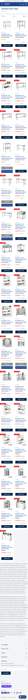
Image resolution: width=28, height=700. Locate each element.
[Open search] (20, 4)
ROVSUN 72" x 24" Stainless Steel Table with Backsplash (20, 127)
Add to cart (7, 45)
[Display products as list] (26, 16)
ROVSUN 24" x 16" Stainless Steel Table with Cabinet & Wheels (6, 484)
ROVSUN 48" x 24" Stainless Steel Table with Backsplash (20, 97)
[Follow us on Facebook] (2, 684)
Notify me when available (7, 171)
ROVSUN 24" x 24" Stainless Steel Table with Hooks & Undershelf (20, 260)
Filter (4, 16)
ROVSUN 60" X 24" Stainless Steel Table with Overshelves (20, 420)
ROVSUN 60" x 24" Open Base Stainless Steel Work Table (20, 192)
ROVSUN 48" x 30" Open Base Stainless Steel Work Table (6, 192)
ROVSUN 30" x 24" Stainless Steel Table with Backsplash (20, 36)
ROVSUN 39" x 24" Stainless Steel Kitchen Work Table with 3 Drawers (6, 389)
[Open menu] (2, 4)
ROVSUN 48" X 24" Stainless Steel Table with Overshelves (6, 420)
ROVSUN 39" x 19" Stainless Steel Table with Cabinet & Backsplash (6, 354)
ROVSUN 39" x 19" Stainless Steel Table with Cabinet (20, 322)
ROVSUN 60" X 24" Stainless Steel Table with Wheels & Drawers (20, 452)
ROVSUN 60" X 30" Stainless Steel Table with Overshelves (20, 291)
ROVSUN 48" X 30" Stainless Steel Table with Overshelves (6, 291)
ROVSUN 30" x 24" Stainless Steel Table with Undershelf (6, 36)
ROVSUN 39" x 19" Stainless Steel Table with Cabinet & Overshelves (20, 354)
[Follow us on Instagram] (5, 684)
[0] (25, 4)
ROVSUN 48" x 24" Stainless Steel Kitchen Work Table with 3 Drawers (20, 389)
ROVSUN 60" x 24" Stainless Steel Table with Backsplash (6, 127)
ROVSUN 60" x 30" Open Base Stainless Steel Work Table (6, 226)
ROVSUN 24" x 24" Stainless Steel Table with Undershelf (6, 158)
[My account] (23, 4)
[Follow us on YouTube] (10, 684)
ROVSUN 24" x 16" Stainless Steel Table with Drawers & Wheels (20, 484)
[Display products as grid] (24, 16)
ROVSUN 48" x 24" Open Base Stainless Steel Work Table (20, 158)
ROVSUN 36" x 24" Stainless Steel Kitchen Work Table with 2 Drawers (20, 226)
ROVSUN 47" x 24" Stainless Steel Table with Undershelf (6, 97)
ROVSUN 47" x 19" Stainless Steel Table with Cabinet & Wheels (20, 516)
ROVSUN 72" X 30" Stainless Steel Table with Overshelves (6, 322)
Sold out (7, 168)
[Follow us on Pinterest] (7, 684)
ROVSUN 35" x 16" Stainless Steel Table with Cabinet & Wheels (6, 516)
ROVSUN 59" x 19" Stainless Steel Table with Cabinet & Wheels (6, 548)
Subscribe (6, 673)
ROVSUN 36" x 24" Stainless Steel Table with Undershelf (6, 66)
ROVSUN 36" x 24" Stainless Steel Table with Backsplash (20, 66)
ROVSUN (3, 32)
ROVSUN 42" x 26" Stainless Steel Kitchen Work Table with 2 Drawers (6, 260)
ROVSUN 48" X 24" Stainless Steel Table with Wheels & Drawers (6, 452)
